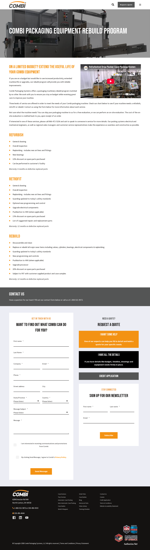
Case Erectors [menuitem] (62, 494)
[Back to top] (145, 545)
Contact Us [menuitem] (103, 494)
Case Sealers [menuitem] (61, 506)
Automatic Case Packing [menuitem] (65, 500)
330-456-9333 (33, 508)
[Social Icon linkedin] (20, 517)
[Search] (113, 4)
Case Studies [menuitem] (82, 497)
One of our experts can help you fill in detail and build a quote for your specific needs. (108, 339)
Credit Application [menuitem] (105, 500)
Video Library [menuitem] (83, 506)
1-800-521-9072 (20, 508)
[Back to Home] (17, 7)
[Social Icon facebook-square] (14, 517)
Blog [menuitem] (80, 500)
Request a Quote (126, 5)
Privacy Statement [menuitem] (82, 543)
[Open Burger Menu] (140, 5)
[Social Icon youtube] (26, 517)
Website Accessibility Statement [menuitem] (109, 506)
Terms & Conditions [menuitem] (106, 503)
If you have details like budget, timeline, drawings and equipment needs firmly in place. (109, 359)
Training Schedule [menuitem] (84, 509)
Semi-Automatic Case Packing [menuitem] (67, 503)
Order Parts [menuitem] (82, 494)
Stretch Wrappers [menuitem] (63, 509)
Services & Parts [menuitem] (83, 503)
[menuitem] (67, 543)
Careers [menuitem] (102, 497)
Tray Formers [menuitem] (62, 497)
